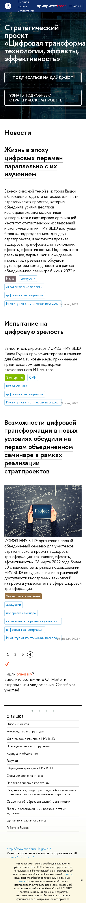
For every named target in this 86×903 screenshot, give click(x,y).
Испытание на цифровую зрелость (34, 327)
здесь (69, 874)
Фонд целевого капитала (25, 775)
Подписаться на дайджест (43, 77)
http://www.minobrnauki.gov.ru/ (29, 849)
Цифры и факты (18, 724)
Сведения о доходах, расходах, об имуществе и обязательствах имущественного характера (41, 792)
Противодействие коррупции (28, 783)
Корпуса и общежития (23, 753)
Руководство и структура (25, 731)
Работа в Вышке (18, 827)
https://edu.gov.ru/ (20, 857)
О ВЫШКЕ (15, 716)
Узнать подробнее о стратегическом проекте (35, 98)
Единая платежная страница (27, 820)
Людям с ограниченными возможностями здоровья (36, 811)
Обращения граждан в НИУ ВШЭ (30, 768)
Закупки (12, 761)
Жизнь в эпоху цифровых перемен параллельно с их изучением (33, 162)
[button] (32, 711)
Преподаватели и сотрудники (28, 746)
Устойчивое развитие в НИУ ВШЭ (31, 739)
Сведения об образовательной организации (38, 801)
